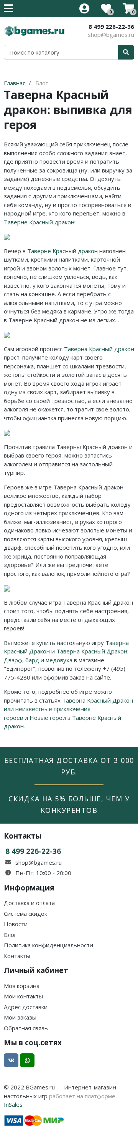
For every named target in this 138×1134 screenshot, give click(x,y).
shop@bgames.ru (111, 34)
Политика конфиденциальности (48, 945)
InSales (13, 1104)
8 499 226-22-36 (111, 26)
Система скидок (25, 913)
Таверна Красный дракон (99, 349)
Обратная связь (26, 1028)
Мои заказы (20, 1017)
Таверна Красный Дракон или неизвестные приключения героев (68, 708)
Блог (10, 934)
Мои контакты (23, 996)
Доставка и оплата (29, 903)
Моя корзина (21, 986)
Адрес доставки (26, 1007)
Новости (16, 924)
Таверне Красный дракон (39, 222)
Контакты (17, 956)
